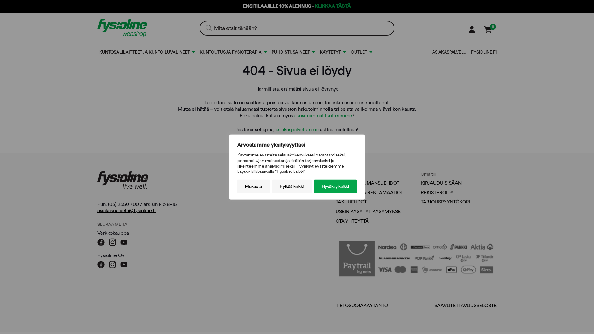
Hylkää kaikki (292, 186)
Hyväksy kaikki (335, 186)
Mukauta (253, 186)
